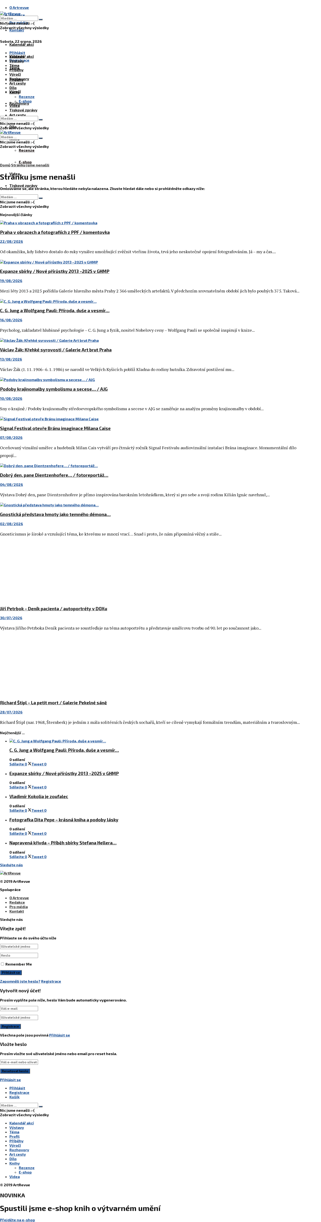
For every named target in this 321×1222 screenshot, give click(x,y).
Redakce (17, 902)
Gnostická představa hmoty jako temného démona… (55, 514)
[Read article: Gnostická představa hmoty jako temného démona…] (150, 505)
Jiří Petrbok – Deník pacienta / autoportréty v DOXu (53, 608)
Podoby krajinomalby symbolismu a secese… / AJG (54, 389)
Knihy (14, 92)
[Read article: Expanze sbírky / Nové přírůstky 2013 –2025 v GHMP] (150, 262)
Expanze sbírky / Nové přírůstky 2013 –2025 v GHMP (54, 271)
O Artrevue (19, 7)
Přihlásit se (59, 1035)
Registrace (51, 981)
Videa (14, 105)
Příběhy (16, 69)
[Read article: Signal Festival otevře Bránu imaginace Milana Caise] (150, 419)
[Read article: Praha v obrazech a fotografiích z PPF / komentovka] (150, 223)
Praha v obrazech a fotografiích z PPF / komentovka (55, 232)
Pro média (18, 906)
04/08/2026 (11, 484)
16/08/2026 (11, 320)
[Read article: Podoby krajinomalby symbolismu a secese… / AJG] (150, 379)
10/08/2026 (11, 398)
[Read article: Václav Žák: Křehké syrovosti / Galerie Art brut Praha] (150, 340)
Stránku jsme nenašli (30, 165)
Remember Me (18, 964)
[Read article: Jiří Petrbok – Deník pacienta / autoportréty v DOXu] (150, 571)
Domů (5, 165)
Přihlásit (17, 1088)
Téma (14, 65)
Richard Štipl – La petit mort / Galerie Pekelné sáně (53, 702)
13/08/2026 (11, 359)
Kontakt (16, 30)
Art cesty (17, 115)
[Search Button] (41, 19)
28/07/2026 (11, 712)
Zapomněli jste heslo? (20, 981)
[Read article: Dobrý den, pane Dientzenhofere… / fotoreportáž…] (150, 465)
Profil (14, 1136)
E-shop (25, 162)
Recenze (27, 150)
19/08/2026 (11, 280)
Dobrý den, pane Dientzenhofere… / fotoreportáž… (54, 475)
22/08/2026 (11, 241)
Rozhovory (19, 78)
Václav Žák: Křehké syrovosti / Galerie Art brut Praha (56, 349)
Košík (14, 1097)
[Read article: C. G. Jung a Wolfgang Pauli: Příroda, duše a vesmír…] (150, 301)
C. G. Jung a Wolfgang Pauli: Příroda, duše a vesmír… (55, 310)
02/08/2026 (11, 523)
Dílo (13, 87)
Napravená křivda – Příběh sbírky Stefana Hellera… (63, 842)
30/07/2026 (11, 617)
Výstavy (16, 61)
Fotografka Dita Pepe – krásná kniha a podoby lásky (63, 819)
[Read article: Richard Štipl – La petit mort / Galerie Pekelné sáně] (150, 666)
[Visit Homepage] (10, 13)
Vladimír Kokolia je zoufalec (38, 796)
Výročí (15, 74)
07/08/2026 (11, 437)
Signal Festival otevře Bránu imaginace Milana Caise (55, 428)
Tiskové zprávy (23, 185)
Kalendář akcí (21, 44)
